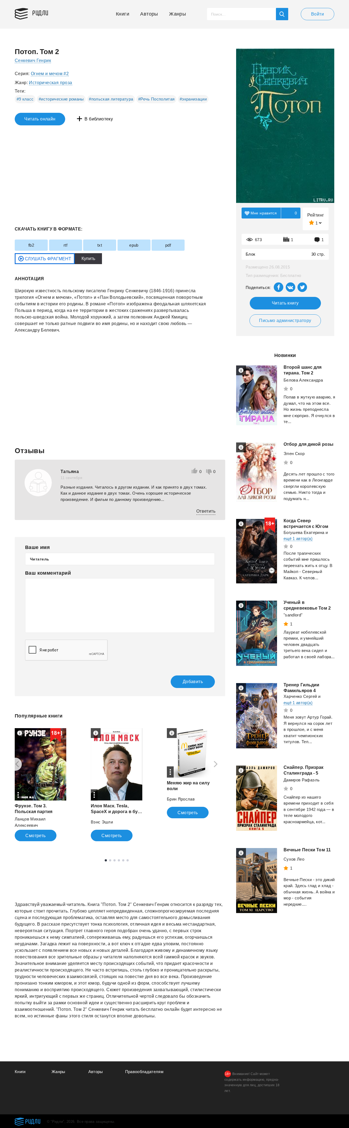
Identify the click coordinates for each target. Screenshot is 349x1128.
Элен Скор (294, 453)
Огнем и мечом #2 (50, 73)
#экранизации (193, 99)
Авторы (149, 14)
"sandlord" (293, 615)
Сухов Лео (294, 859)
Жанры (177, 14)
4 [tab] (119, 860)
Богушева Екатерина (304, 532)
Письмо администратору (285, 320)
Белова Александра (303, 380)
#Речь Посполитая (156, 99)
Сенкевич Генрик (33, 60)
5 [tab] (123, 860)
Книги (122, 14)
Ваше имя (37, 547)
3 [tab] (114, 860)
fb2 (31, 245)
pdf (168, 245)
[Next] (217, 764)
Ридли (40, 12)
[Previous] (15, 764)
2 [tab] (110, 860)
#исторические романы (61, 99)
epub (134, 245)
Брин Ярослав (181, 799)
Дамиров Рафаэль (302, 780)
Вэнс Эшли (102, 822)
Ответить (205, 511)
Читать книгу (285, 303)
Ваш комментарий (48, 573)
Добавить (193, 681)
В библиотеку (99, 119)
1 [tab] (106, 860)
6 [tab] (128, 860)
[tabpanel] (40, 784)
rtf (65, 245)
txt (99, 245)
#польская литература (111, 99)
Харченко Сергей (300, 696)
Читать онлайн (39, 119)
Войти (317, 14)
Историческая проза (50, 82)
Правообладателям (144, 1071)
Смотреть (35, 835)
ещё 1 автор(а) (298, 538)
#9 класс (25, 99)
